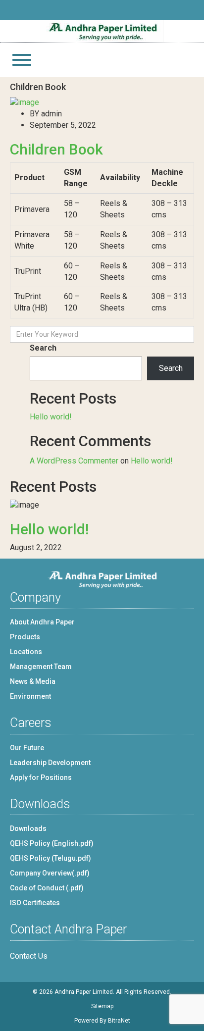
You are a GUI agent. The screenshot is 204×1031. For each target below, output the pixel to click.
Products (25, 637)
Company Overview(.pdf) (50, 873)
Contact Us (29, 956)
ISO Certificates (35, 903)
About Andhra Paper (42, 622)
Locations (26, 652)
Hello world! (51, 416)
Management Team (41, 666)
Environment (30, 696)
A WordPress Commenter (74, 460)
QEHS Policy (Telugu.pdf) (50, 858)
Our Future (27, 748)
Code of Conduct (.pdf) (47, 888)
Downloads (28, 828)
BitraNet (119, 1020)
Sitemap (102, 1006)
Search (43, 348)
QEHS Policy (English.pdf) (52, 843)
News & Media (32, 681)
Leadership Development (50, 763)
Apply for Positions (41, 777)
